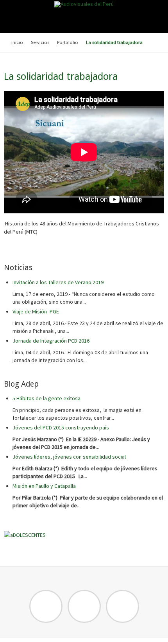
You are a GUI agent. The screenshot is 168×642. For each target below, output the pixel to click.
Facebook (45, 606)
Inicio (17, 42)
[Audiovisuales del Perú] (84, 4)
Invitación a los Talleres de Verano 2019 (58, 282)
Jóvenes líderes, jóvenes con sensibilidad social (69, 456)
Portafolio (67, 42)
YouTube (122, 606)
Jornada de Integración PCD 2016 (51, 340)
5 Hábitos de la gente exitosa (46, 398)
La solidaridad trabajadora (61, 76)
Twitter (84, 606)
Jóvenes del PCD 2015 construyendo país (61, 427)
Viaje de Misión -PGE (36, 311)
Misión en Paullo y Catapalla (44, 485)
